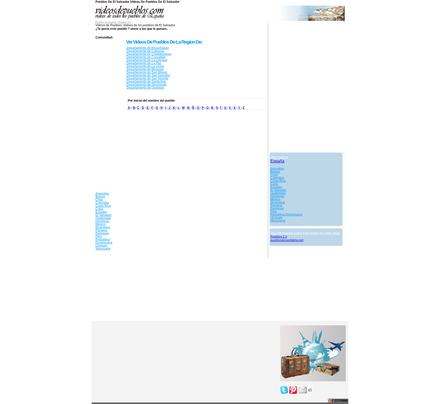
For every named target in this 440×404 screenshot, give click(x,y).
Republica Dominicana (103, 241)
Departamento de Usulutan (145, 87)
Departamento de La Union (145, 66)
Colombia (102, 203)
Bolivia (100, 196)
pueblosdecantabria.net (286, 240)
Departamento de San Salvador (148, 75)
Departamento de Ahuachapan (148, 48)
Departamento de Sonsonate (147, 84)
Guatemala (103, 218)
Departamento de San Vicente (147, 78)
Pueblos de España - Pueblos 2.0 (113, 22)
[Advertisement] (110, 115)
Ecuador (101, 212)
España (277, 161)
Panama (101, 230)
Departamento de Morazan (145, 69)
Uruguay (101, 245)
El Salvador (103, 215)
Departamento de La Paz (144, 63)
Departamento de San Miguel (147, 72)
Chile (99, 199)
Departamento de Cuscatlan (146, 57)
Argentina (102, 193)
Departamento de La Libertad (147, 60)
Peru (98, 236)
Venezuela (102, 248)
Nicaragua (102, 227)
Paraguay (102, 233)
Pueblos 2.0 (278, 236)
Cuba (99, 209)
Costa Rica (103, 206)
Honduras (102, 221)
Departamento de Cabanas (145, 51)
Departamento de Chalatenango (149, 54)
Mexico (100, 224)
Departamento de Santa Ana (146, 81)
